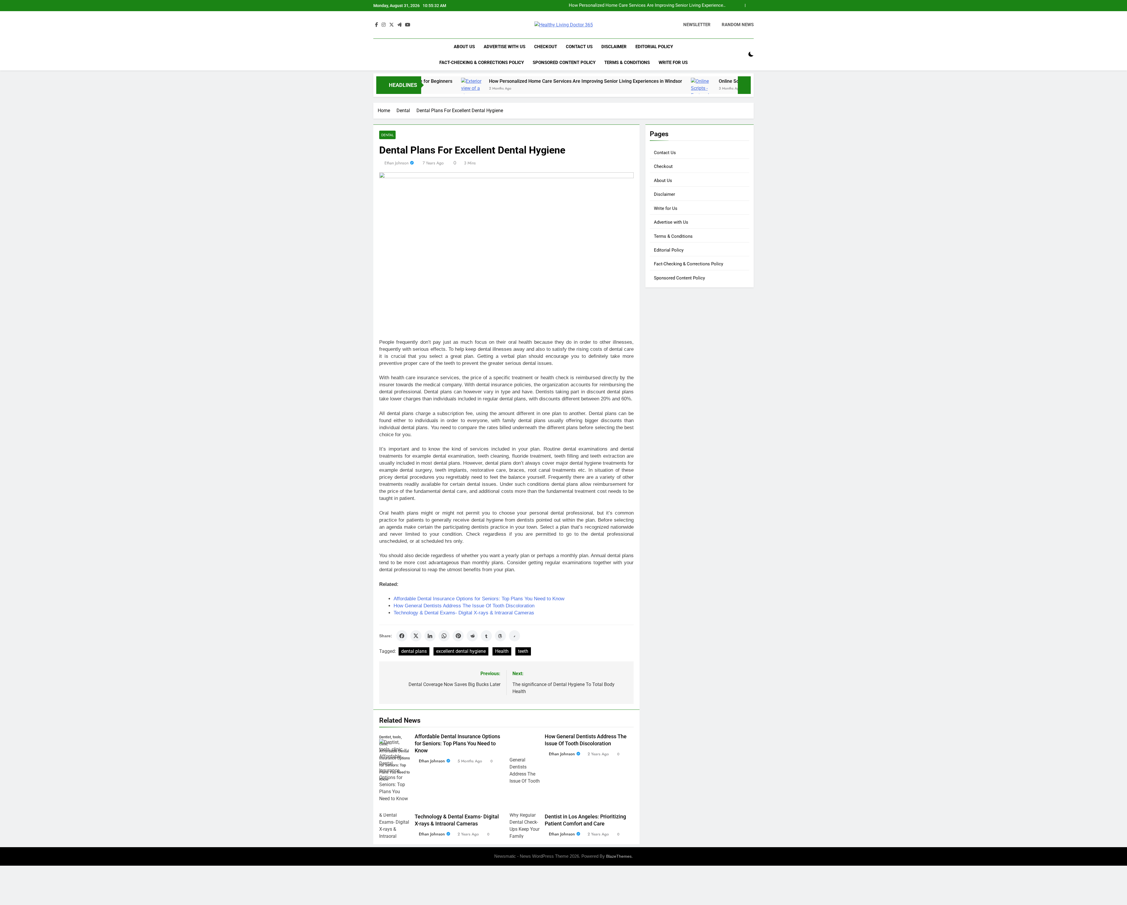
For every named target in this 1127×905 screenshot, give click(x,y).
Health (502, 651)
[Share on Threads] (500, 635)
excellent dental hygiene (461, 651)
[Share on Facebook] (401, 635)
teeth (523, 651)
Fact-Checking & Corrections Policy (481, 62)
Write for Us (673, 62)
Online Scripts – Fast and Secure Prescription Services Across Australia (655, 5)
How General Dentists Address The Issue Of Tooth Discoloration (464, 606)
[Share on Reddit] (472, 635)
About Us (464, 46)
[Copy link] (514, 635)
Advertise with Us (504, 46)
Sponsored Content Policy (564, 62)
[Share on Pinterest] (458, 635)
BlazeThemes (619, 856)
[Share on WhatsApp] (444, 635)
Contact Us (579, 46)
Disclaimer (614, 46)
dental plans (414, 651)
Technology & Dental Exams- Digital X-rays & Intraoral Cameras (464, 613)
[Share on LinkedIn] (430, 635)
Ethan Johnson (396, 163)
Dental (387, 134)
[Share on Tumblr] (486, 635)
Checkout (545, 46)
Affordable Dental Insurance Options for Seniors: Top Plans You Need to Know (479, 598)
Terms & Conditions (627, 62)
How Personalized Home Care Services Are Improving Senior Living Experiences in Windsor (533, 81)
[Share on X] (415, 635)
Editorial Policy (654, 46)
